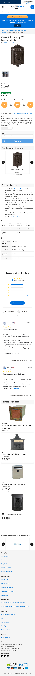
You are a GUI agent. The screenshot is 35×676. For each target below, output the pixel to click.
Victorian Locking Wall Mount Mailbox (13, 454)
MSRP (12, 20)
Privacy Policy (5, 583)
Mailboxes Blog (5, 622)
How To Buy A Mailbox (7, 571)
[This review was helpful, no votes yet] (27, 360)
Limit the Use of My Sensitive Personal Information (15, 606)
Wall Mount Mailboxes (20, 189)
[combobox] (24, 316)
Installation (4, 560)
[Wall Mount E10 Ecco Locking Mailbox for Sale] (17, 472)
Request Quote (5, 556)
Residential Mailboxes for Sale (12, 30)
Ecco (3, 482)
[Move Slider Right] (31, 162)
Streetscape (4, 423)
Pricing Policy (4, 595)
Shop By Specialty (6, 567)
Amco (3, 452)
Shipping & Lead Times (7, 591)
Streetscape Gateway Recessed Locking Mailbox (17, 425)
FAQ (2, 618)
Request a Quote (17, 17)
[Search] (32, 11)
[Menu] (2, 7)
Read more (16, 388)
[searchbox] (10, 311)
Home (2, 30)
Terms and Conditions (7, 587)
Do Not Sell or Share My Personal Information (13, 602)
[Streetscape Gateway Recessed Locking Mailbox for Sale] (17, 413)
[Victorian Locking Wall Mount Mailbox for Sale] (17, 441)
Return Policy (4, 579)
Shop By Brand (5, 564)
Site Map (3, 626)
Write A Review (17, 303)
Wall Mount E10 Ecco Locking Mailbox (13, 484)
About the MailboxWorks (8, 614)
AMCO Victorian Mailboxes (10, 43)
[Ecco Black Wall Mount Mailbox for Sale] (17, 502)
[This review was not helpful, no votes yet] (30, 360)
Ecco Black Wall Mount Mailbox (11, 515)
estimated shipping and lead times (23, 113)
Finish (4, 133)
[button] (32, 7)
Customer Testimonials (7, 630)
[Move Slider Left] (3, 162)
